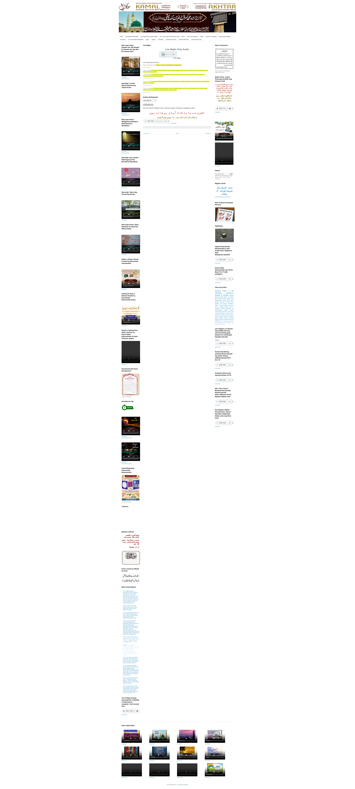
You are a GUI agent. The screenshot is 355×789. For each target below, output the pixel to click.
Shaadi (222, 313)
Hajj (228, 319)
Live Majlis (160, 39)
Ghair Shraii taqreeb (228, 321)
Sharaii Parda (219, 297)
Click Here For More (127, 438)
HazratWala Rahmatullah (131, 36)
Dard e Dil (228, 291)
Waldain (221, 318)
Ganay (216, 318)
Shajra (147, 39)
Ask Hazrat (123, 39)
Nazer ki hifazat (228, 297)
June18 (231, 319)
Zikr (227, 300)
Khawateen (218, 300)
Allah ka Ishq (219, 305)
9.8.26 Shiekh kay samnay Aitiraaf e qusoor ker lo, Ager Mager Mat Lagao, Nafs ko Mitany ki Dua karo (130, 607)
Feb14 (221, 321)
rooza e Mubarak (221, 324)
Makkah (220, 322)
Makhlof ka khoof (226, 311)
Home (121, 36)
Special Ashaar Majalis (224, 36)
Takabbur (230, 303)
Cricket (225, 319)
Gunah (223, 308)
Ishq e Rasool (221, 315)
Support (154, 39)
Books (183, 36)
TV (225, 313)
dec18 (224, 322)
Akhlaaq (218, 293)
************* (223, 197)
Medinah (217, 319)
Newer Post (146, 133)
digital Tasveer (229, 310)
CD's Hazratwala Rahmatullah (135, 39)
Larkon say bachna (228, 316)
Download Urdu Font (171, 39)
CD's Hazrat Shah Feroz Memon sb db (169, 36)
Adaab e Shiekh (221, 295)
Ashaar (202, 36)
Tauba (228, 313)
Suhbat (231, 295)
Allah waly (230, 298)
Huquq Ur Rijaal (225, 302)
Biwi (220, 311)
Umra (216, 322)
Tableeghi (217, 321)
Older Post (208, 133)
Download (173, 123)
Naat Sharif (218, 298)
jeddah (226, 318)
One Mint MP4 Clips (184, 39)
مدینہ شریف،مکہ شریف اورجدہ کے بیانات (224, 190)
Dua (232, 302)
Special (217, 302)
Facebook (230, 318)
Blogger (186, 784)
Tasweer (227, 315)
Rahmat (217, 311)
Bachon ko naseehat (211, 36)
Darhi (224, 298)
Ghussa (231, 300)
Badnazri (229, 293)
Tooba (224, 300)
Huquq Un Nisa (228, 305)
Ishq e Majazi (219, 307)
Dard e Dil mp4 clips (196, 39)
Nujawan (228, 308)
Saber (226, 307)
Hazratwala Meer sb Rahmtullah (149, 36)
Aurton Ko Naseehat (192, 36)
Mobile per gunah (221, 303)
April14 (221, 319)
